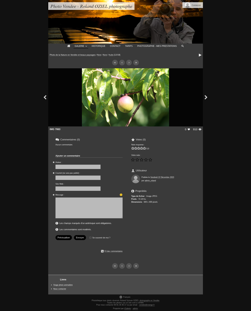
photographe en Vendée (149, 300)
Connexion (196, 5)
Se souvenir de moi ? (101, 238)
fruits (111, 55)
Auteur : (58, 162)
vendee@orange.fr (147, 305)
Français (124, 297)
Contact (115, 46)
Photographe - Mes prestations (157, 46)
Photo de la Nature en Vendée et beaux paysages (72, 55)
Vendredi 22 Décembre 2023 (162, 177)
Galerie (79, 46)
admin (135, 308)
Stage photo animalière (63, 285)
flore (99, 55)
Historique (98, 46)
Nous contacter (59, 289)
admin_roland (150, 180)
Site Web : (59, 184)
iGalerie (127, 308)
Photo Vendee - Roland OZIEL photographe (91, 6)
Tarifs (129, 46)
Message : (59, 195)
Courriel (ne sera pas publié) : (67, 173)
